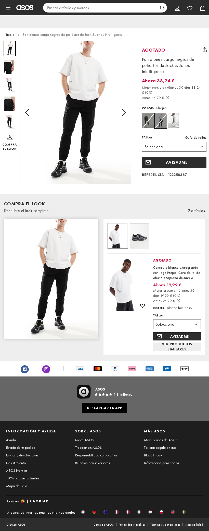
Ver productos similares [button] (177, 347)
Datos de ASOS (104, 524)
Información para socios (161, 463)
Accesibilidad (194, 524)
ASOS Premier (16, 470)
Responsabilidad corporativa (96, 455)
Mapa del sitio (16, 485)
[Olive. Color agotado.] (147, 121)
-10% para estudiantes (22, 478)
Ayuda (11, 440)
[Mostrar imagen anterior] (28, 112)
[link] (160, 121)
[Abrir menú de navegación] (8, 7)
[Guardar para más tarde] (142, 305)
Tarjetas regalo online (160, 447)
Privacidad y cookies (132, 524)
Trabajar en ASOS (88, 447)
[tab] (118, 236)
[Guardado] (190, 7)
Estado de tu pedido (20, 447)
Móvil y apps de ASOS (160, 440)
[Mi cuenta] (177, 7)
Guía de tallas (195, 137)
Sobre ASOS (84, 440)
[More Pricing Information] (167, 97)
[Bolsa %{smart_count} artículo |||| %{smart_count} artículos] (202, 7)
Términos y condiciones (165, 524)
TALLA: (147, 137)
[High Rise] (173, 121)
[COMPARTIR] (205, 49)
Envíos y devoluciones (22, 455)
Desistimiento (16, 463)
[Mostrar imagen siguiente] (122, 112)
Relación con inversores (92, 463)
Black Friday (153, 455)
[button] (10, 143)
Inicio (10, 34)
